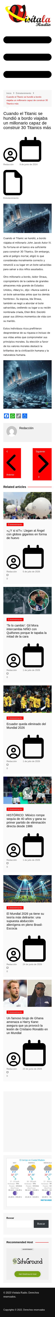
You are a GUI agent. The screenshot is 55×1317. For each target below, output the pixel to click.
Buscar (10, 1218)
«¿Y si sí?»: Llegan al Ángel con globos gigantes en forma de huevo (27, 534)
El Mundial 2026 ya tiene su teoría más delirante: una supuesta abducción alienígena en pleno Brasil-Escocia (25, 921)
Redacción (8, 164)
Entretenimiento (11, 198)
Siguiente (40, 451)
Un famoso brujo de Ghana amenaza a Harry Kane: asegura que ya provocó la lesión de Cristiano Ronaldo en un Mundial (27, 1025)
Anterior (10, 474)
